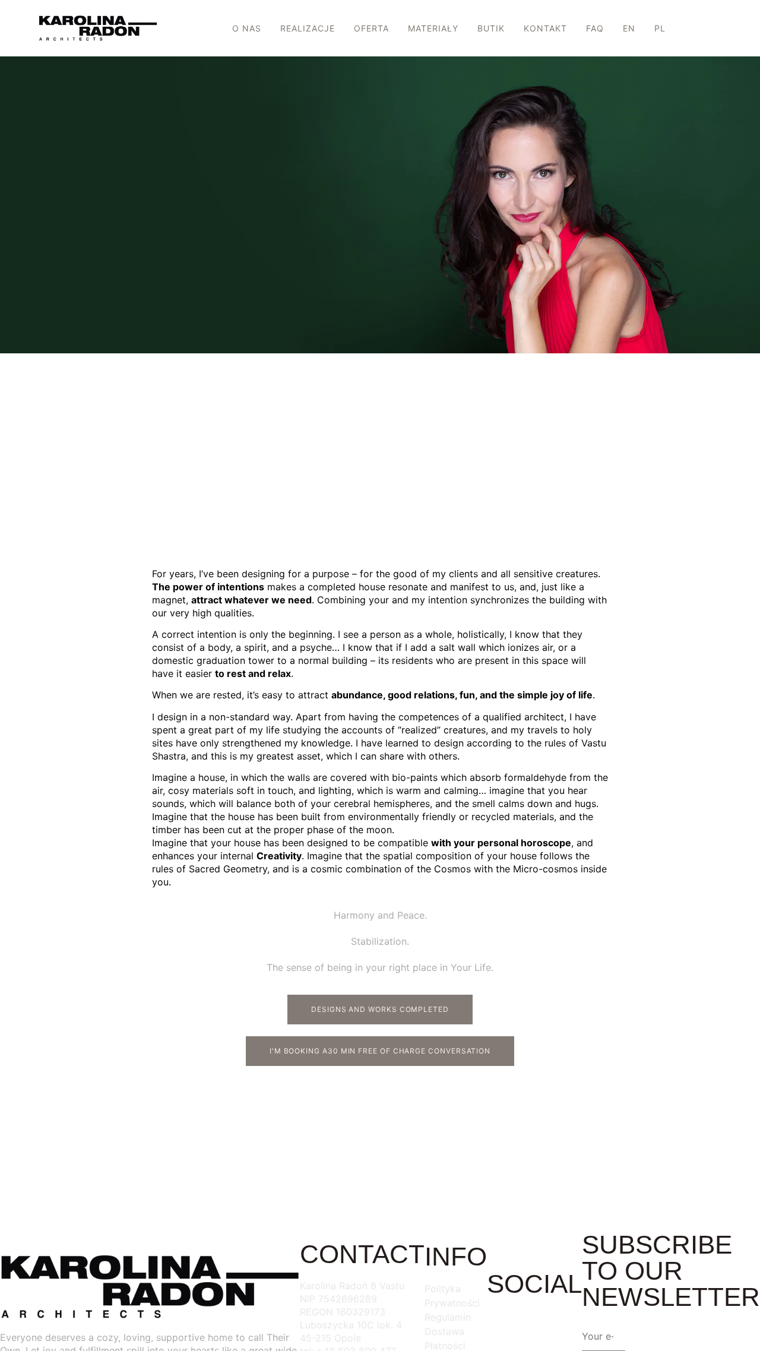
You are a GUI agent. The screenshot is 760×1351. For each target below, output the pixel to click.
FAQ (595, 28)
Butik (491, 28)
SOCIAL (534, 1283)
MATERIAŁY (433, 28)
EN (629, 28)
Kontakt (545, 28)
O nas (246, 28)
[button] (688, 29)
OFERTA (371, 28)
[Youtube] (567, 1324)
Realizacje (307, 28)
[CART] (720, 30)
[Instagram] (534, 1324)
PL (660, 28)
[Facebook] (502, 1324)
